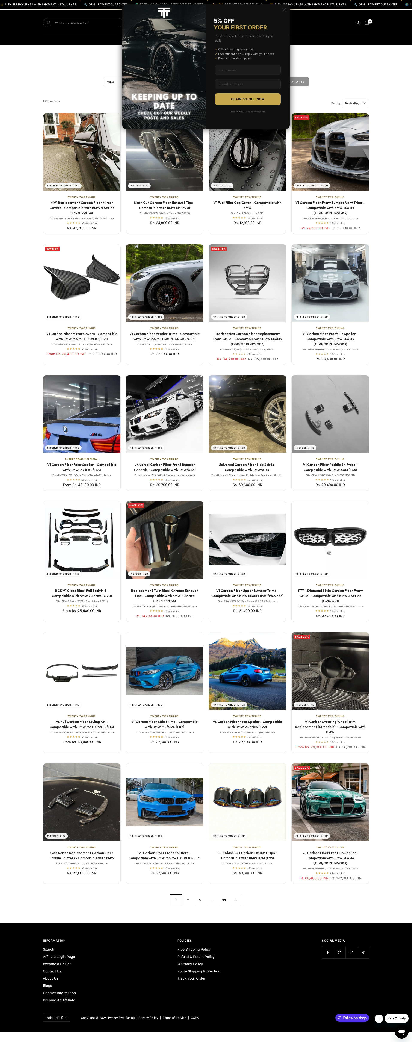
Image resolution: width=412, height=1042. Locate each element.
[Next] (236, 900)
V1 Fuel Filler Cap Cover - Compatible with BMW (248, 205)
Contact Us (52, 971)
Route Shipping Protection (198, 971)
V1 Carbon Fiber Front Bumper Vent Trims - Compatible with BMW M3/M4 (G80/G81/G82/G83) (330, 207)
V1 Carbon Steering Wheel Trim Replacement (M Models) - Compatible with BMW (330, 726)
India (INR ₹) (54, 1017)
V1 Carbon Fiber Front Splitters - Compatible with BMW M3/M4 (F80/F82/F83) (165, 855)
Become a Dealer (57, 964)
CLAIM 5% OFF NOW (248, 99)
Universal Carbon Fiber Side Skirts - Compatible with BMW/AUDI (247, 467)
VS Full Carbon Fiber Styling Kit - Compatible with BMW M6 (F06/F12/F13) (82, 724)
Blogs (47, 985)
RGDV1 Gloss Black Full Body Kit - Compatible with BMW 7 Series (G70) (82, 593)
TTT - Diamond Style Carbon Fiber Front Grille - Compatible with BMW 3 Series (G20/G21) (330, 595)
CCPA (194, 1017)
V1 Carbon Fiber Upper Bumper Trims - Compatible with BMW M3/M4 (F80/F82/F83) (247, 593)
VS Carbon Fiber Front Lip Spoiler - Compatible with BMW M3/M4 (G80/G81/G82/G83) (330, 858)
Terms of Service (175, 1017)
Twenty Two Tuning (82, 197)
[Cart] (367, 23)
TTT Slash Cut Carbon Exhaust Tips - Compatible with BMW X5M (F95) (247, 855)
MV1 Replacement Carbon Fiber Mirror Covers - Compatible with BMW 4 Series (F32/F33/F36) (82, 207)
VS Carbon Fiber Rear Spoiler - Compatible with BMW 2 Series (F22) (247, 724)
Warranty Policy (190, 964)
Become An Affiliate (59, 1000)
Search (48, 949)
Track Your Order (191, 978)
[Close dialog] (284, 10)
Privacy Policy (148, 1017)
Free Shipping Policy (194, 949)
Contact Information (59, 993)
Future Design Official (81, 459)
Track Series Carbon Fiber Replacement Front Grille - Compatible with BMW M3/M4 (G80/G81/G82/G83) (247, 339)
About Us (50, 978)
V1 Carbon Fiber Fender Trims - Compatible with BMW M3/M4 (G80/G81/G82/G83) (164, 336)
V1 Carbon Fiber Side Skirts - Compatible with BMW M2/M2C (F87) (165, 724)
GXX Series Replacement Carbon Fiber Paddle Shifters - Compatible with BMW (81, 855)
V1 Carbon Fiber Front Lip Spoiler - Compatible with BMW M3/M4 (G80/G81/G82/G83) (330, 339)
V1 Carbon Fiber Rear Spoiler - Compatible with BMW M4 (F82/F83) (81, 467)
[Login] (358, 22)
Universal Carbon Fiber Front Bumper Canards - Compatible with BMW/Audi (164, 467)
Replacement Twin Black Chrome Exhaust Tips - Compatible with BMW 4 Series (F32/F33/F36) (164, 595)
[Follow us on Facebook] (328, 952)
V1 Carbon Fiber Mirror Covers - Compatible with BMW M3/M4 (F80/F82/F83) (81, 336)
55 (224, 900)
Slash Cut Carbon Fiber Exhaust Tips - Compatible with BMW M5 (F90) (164, 205)
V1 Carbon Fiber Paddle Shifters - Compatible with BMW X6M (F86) (330, 467)
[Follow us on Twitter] (339, 952)
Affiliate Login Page (59, 956)
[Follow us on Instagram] (351, 952)
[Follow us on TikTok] (363, 952)
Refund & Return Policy (196, 956)
